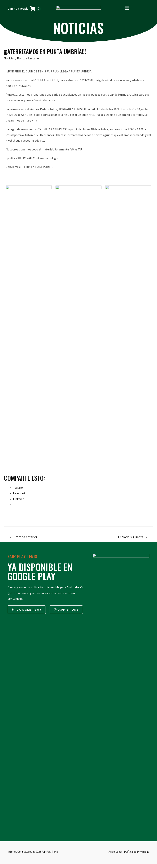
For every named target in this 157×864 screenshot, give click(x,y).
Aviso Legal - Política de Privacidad (129, 851)
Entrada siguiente (133, 537)
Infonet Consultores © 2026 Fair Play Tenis (33, 851)
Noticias (9, 58)
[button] (127, 8)
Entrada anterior (23, 537)
